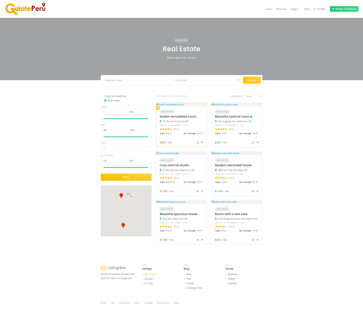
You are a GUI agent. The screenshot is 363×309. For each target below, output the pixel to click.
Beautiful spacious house (179, 214)
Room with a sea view (231, 214)
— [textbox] (104, 148)
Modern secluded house (233, 165)
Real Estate (167, 112)
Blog (306, 8)
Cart (112, 302)
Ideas (189, 274)
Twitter (231, 278)
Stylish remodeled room (178, 116)
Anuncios (281, 8)
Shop (176, 302)
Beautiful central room (232, 116)
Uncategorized (194, 287)
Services (148, 278)
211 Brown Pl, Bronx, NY (175, 121)
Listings (148, 302)
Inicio (269, 8)
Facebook (233, 274)
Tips (188, 278)
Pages (294, 8)
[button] (123, 225)
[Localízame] (238, 80)
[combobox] (126, 148)
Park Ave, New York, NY (175, 218)
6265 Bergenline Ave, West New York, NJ (238, 218)
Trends (190, 283)
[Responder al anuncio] (198, 142)
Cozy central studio (174, 165)
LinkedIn (232, 283)
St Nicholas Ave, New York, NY (178, 170)
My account (163, 302)
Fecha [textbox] (249, 96)
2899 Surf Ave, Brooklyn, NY (233, 170)
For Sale (148, 283)
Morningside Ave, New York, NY (235, 121)
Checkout (124, 302)
